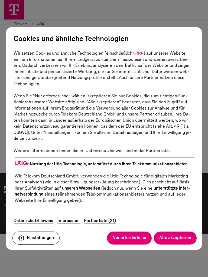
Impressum (68, 220)
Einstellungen (40, 237)
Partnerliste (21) (100, 220)
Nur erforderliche (129, 237)
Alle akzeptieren (175, 237)
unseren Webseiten (81, 188)
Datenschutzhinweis (33, 220)
